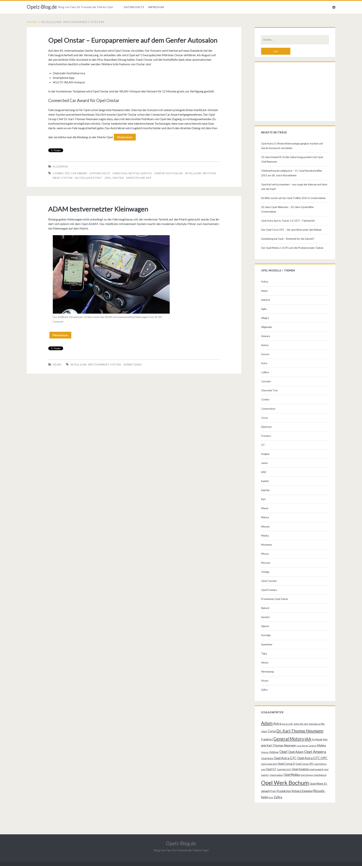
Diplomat (266, 426)
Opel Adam (296, 752)
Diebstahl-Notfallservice (132, 173)
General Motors (288, 738)
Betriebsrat (315, 723)
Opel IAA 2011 (284, 769)
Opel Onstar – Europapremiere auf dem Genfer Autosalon (132, 40)
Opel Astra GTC (285, 758)
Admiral (265, 299)
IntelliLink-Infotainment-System (96, 364)
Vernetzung (132, 364)
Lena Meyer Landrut (306, 745)
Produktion (283, 791)
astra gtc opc (301, 723)
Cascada (266, 381)
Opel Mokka (292, 774)
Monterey (266, 544)
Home (32, 22)
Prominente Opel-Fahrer (274, 598)
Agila (264, 308)
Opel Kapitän (276, 775)
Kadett (265, 481)
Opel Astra (267, 758)
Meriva (265, 517)
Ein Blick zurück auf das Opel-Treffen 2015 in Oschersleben (293, 198)
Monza (265, 553)
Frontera (266, 435)
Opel (283, 751)
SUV (271, 797)
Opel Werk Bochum (285, 782)
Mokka (265, 535)
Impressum (156, 7)
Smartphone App (139, 177)
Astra (264, 363)
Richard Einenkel (302, 791)
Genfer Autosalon (168, 173)
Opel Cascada (269, 580)
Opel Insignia (300, 769)
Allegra (265, 317)
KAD (263, 472)
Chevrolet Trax (269, 390)
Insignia (265, 453)
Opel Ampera (315, 751)
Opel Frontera (269, 589)
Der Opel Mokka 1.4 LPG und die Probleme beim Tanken (292, 247)
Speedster (266, 644)
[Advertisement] (295, 92)
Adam (57, 364)
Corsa (264, 417)
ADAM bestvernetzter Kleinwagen (98, 209)
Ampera (265, 336)
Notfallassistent (88, 177)
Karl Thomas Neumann (281, 745)
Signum (265, 626)
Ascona (265, 354)
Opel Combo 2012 (269, 764)
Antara (265, 345)
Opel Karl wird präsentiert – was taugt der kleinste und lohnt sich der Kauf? (294, 186)
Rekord (265, 608)
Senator (265, 617)
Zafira (264, 689)
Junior (264, 462)
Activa (264, 281)
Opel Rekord (320, 775)
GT (263, 444)
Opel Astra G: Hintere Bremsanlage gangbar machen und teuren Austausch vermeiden (292, 146)
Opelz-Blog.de (42, 7)
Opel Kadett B (316, 769)
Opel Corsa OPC (304, 763)
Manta (264, 508)
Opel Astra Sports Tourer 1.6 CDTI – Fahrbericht (288, 220)
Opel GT (271, 769)
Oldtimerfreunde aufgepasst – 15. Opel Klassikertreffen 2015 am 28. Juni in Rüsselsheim (291, 173)
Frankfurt (267, 739)
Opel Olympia (307, 775)
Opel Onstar (114, 177)
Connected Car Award (70, 173)
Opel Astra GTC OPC (312, 758)
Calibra (265, 372)
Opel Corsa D (286, 763)
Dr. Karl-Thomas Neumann (299, 730)
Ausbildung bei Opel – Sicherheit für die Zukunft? (287, 238)
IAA (307, 738)
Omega (265, 571)
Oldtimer (274, 752)
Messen (265, 526)
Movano (265, 562)
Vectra (264, 662)
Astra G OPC (287, 724)
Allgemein (60, 166)
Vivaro (264, 680)
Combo (265, 399)
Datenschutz (134, 7)
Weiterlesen (126, 137)
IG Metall (317, 739)
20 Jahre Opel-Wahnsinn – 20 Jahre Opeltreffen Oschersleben (287, 209)
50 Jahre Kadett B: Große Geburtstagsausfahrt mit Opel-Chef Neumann (292, 159)
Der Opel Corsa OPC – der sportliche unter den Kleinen (291, 229)
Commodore (268, 408)
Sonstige (266, 635)
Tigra (264, 653)
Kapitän (265, 490)
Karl (263, 499)
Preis (273, 791)
